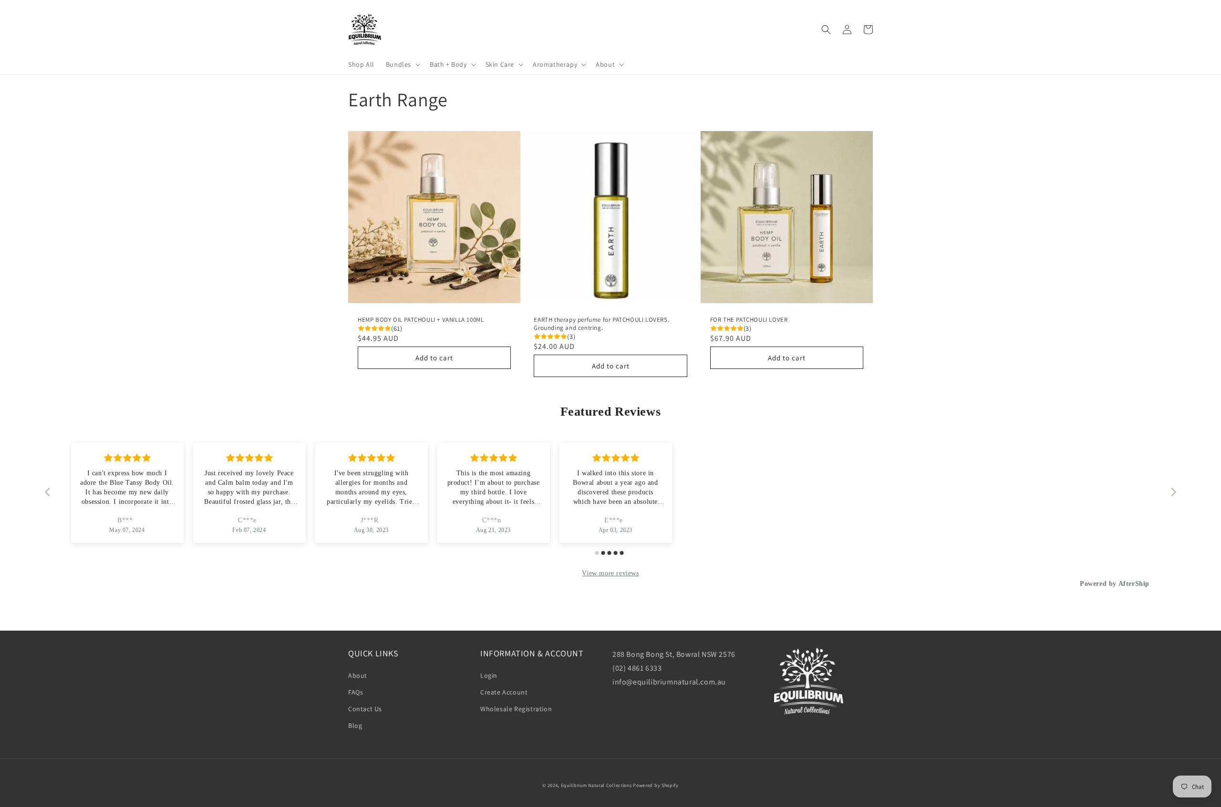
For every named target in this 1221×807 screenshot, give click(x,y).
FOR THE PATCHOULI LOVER (749, 320)
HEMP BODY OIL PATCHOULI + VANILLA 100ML (421, 320)
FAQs (355, 692)
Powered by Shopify (656, 785)
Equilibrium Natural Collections (596, 785)
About (357, 675)
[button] (402, 64)
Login (488, 675)
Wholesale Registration (516, 709)
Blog (355, 725)
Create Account (504, 692)
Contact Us (365, 709)
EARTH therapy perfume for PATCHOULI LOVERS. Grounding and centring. (601, 324)
